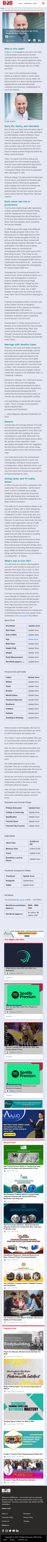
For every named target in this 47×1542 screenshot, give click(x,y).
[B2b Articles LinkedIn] (39, 40)
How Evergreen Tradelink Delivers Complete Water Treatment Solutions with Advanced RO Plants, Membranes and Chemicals (21, 1196)
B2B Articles (37, 1537)
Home (20, 3)
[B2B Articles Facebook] (3, 1530)
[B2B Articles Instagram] (6, 1531)
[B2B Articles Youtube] (14, 1530)
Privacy (12, 1540)
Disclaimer (27, 1514)
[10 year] (23, 1104)
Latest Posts (27, 3)
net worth (23, 616)
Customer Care (22, 1540)
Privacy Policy (28, 1517)
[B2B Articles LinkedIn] (17, 1531)
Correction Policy (7, 1517)
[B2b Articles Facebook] (24, 40)
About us (5, 1514)
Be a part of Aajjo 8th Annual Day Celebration (20, 1480)
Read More (9, 977)
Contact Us (5, 1521)
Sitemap (26, 1521)
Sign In (35, 3)
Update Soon (33, 639)
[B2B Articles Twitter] (10, 1530)
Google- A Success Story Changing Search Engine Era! (23, 1454)
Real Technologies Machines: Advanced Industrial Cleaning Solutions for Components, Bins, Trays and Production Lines (22, 1227)
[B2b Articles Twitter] (29, 40)
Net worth (20, 900)
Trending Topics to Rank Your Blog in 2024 (19, 1421)
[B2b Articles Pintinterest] (34, 40)
